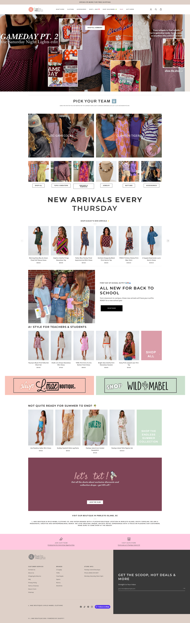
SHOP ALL (38, 185)
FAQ (29, 579)
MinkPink (59, 586)
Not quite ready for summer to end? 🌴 (62, 405)
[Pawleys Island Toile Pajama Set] (122, 427)
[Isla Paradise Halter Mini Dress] (40, 427)
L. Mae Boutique (36, 618)
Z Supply (59, 570)
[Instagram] (92, 607)
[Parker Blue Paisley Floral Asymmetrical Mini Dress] (83, 240)
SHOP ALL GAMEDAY (95, 27)
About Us (31, 573)
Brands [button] (59, 566)
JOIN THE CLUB (95, 502)
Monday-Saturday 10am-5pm (93, 576)
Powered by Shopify (55, 618)
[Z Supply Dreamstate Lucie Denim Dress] (151, 240)
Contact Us (31, 570)
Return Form (32, 589)
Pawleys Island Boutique (92, 570)
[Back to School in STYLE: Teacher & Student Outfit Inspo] (61, 296)
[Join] (183, 588)
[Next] (168, 241)
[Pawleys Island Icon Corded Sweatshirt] (95, 427)
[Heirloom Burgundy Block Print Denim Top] (106, 240)
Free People (59, 576)
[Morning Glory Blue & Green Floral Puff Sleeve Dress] (38, 240)
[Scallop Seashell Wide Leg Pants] (67, 427)
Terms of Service (33, 586)
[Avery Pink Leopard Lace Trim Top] (129, 345)
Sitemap (31, 592)
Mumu (58, 582)
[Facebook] (81, 607)
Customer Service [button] (35, 566)
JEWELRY (106, 185)
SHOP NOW (112, 308)
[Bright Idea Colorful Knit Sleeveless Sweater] (106, 345)
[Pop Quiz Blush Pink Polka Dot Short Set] (38, 345)
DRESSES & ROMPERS (83, 186)
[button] (60, 9)
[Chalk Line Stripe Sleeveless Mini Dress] (61, 345)
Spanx (58, 579)
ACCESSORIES (151, 185)
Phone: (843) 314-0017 (91, 573)
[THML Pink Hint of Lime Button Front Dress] (83, 345)
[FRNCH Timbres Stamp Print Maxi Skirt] (129, 240)
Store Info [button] (88, 566)
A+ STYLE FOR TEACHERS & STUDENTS (57, 326)
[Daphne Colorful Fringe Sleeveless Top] (61, 240)
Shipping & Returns (34, 576)
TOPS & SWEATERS (61, 185)
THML (58, 573)
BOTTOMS (129, 185)
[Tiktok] (84, 607)
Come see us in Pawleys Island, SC (129, 545)
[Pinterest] (88, 607)
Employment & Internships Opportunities (61, 545)
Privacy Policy (32, 582)
